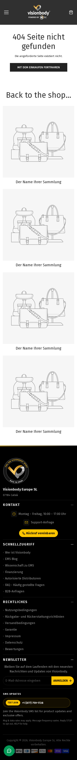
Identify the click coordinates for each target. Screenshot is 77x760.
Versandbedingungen (20, 623)
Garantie (11, 629)
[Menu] (6, 12)
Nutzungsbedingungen (21, 610)
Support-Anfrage (42, 522)
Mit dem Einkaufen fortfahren (38, 67)
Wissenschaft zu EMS (19, 565)
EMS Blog (11, 559)
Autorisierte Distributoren (23, 578)
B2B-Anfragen (14, 591)
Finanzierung (14, 572)
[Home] (39, 12)
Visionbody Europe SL (42, 740)
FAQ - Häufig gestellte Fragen (24, 585)
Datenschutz (14, 642)
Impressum (13, 636)
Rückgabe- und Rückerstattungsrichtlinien (34, 616)
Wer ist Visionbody (17, 552)
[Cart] (71, 12)
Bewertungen (14, 649)
